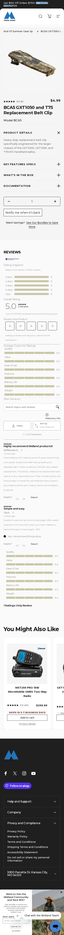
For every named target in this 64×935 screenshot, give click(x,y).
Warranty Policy (17, 836)
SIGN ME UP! (16, 927)
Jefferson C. (11, 450)
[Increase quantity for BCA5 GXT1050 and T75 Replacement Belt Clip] (55, 201)
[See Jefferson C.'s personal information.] (21, 450)
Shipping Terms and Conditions (27, 847)
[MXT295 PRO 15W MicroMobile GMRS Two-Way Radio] (27, 664)
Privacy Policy (16, 831)
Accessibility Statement (22, 852)
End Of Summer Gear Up (18, 31)
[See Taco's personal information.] (12, 512)
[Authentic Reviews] (12, 259)
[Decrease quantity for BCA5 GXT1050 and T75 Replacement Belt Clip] (9, 201)
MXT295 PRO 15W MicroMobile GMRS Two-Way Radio (27, 692)
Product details (27, 723)
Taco (7, 512)
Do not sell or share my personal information (28, 859)
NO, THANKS (16, 930)
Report (34, 497)
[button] (10, 326)
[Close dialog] (61, 892)
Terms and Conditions (21, 841)
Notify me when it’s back (23, 212)
